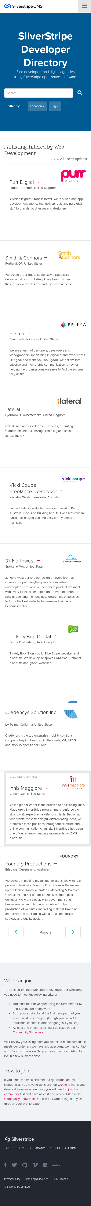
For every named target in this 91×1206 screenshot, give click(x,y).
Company (37, 1148)
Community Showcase (28, 1032)
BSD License (60, 1179)
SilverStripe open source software (49, 77)
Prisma (17, 334)
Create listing (67, 1085)
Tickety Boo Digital (30, 637)
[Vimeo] (37, 1165)
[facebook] (7, 1165)
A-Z (52, 159)
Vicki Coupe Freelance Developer (33, 488)
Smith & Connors (23, 258)
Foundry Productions (28, 864)
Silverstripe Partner (23, 776)
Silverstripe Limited (18, 1186)
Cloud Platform (63, 1148)
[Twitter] (16, 1165)
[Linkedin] (47, 1165)
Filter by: (13, 106)
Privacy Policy (12, 1179)
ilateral (12, 409)
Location (36, 106)
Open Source (15, 1148)
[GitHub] (27, 1165)
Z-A (59, 159)
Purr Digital (22, 182)
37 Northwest (20, 561)
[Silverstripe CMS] (23, 7)
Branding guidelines (36, 1179)
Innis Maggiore (26, 788)
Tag (54, 106)
